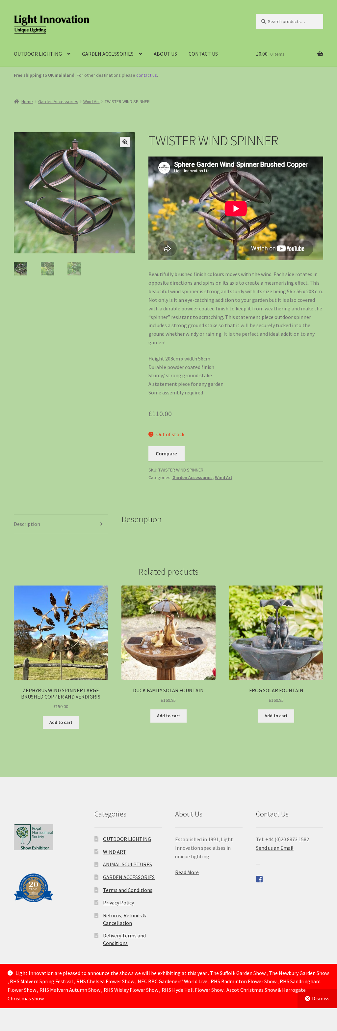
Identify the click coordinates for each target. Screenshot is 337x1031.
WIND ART (114, 851)
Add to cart (60, 722)
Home (27, 101)
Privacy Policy (118, 902)
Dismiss (320, 998)
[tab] (61, 524)
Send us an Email (275, 848)
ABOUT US (165, 53)
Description (27, 524)
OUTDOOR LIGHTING (38, 53)
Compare (166, 453)
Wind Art (91, 101)
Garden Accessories (58, 101)
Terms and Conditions (127, 890)
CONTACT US (203, 53)
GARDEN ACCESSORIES (108, 53)
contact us (146, 75)
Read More (187, 872)
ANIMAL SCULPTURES (127, 864)
